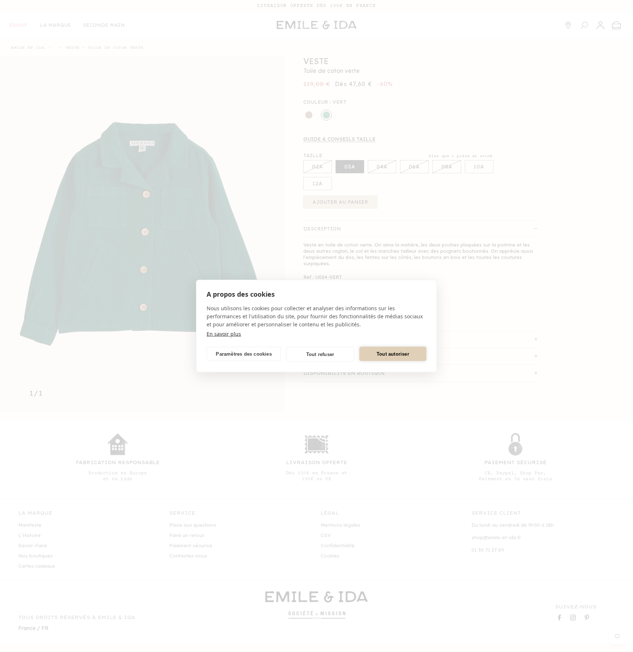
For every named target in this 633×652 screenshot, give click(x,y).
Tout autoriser (393, 353)
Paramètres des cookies (243, 353)
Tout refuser (320, 354)
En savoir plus (224, 333)
